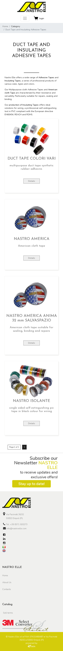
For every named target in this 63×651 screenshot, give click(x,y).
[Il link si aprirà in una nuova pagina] (4, 534)
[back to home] (31, 502)
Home (5, 26)
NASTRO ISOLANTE (31, 401)
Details (31, 181)
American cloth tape (31, 245)
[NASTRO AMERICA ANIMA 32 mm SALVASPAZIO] (31, 295)
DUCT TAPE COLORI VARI (31, 158)
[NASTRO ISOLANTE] (31, 380)
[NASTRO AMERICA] (31, 218)
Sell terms (8, 612)
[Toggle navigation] (25, 18)
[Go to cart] (36, 18)
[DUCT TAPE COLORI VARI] (31, 137)
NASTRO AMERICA (31, 239)
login (41, 18)
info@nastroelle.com (16, 528)
